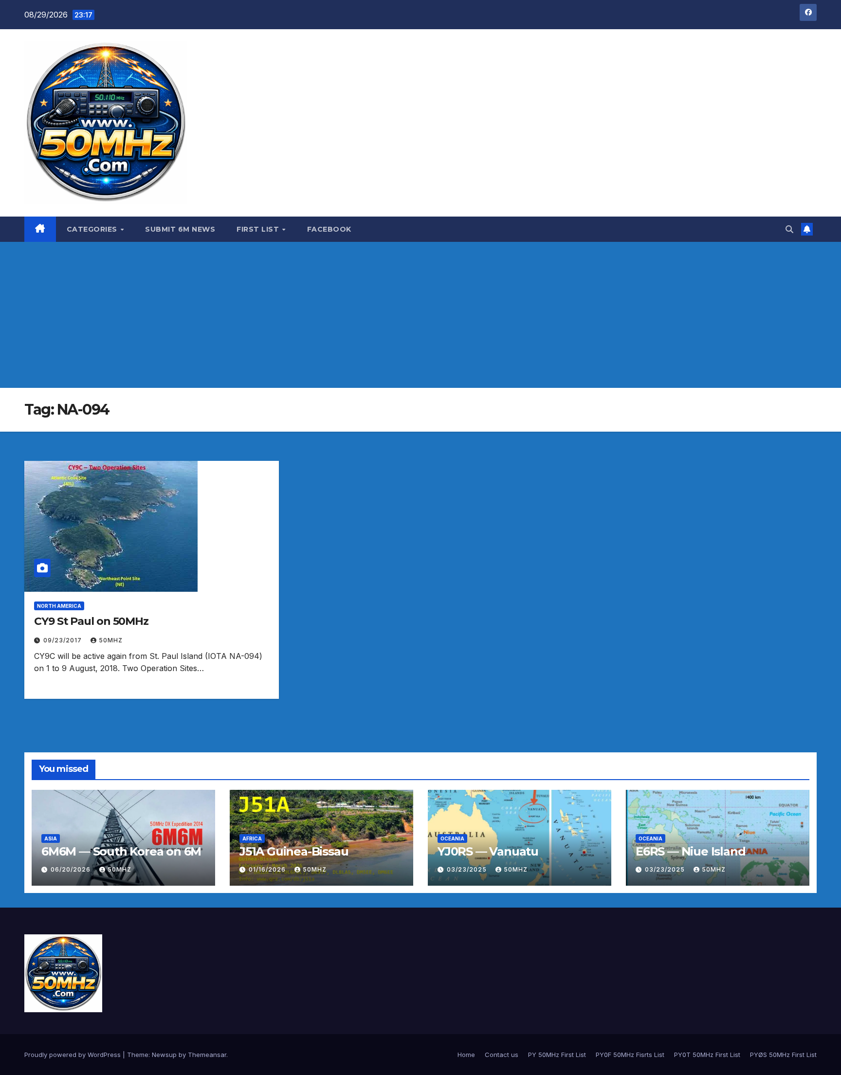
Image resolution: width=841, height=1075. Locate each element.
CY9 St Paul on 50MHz (91, 621)
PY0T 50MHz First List (707, 1054)
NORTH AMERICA (59, 606)
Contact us (501, 1054)
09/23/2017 (63, 640)
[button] (789, 229)
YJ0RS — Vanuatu (488, 851)
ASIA (50, 838)
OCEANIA (452, 838)
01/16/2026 (268, 869)
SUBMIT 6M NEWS (180, 229)
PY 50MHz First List (557, 1054)
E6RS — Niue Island (690, 851)
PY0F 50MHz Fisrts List (630, 1054)
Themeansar (207, 1054)
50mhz (111, 640)
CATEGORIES (93, 229)
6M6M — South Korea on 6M (121, 851)
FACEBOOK (329, 229)
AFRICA (252, 838)
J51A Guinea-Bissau (293, 851)
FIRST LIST (259, 229)
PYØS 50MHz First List (783, 1054)
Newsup (164, 1054)
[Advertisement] (420, 315)
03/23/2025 (468, 869)
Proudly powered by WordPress (73, 1054)
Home (466, 1054)
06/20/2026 (71, 869)
